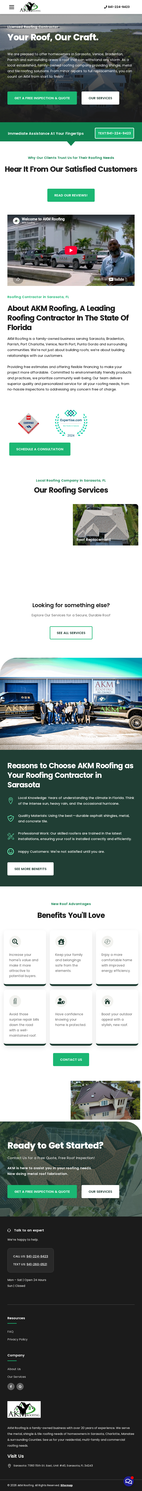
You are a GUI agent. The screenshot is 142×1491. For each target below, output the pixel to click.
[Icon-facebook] (11, 1386)
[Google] (20, 1386)
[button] (11, 7)
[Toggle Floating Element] (129, 1481)
